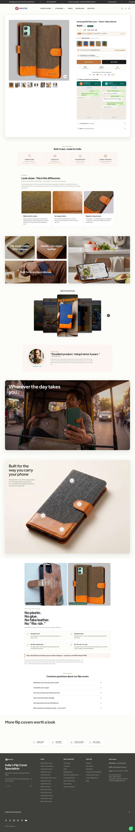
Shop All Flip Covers (46, 763)
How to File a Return (69, 781)
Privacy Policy (68, 783)
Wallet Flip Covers (46, 772)
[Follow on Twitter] (10, 820)
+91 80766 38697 (121, 763)
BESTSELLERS (80, 8)
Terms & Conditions (69, 786)
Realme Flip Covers (46, 801)
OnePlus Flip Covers (46, 798)
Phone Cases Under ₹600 (93, 772)
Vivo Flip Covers (45, 775)
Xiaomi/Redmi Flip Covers (48, 778)
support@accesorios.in (120, 767)
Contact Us (67, 766)
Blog (87, 781)
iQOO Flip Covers (46, 781)
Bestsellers (89, 769)
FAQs (65, 769)
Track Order (67, 763)
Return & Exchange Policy (71, 775)
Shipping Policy (68, 772)
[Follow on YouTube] (26, 820)
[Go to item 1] (11, 85)
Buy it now (114, 62)
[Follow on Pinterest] (22, 820)
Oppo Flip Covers (46, 783)
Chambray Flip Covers (92, 775)
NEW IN (70, 8)
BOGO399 (89, 33)
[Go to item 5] (36, 85)
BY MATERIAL (59, 8)
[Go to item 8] (55, 85)
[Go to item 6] (42, 85)
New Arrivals (89, 766)
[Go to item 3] (23, 85)
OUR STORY (91, 8)
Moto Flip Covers (46, 786)
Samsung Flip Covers (47, 795)
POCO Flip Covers (46, 789)
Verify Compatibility (119, 50)
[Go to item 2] (17, 85)
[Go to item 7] (48, 85)
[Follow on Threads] (18, 820)
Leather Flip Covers (46, 769)
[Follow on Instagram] (14, 820)
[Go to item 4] (30, 85)
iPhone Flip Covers (46, 792)
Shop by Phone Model (47, 766)
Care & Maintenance (92, 778)
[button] (131, 829)
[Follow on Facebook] (6, 820)
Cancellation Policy (69, 778)
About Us (88, 763)
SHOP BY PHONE (45, 8)
